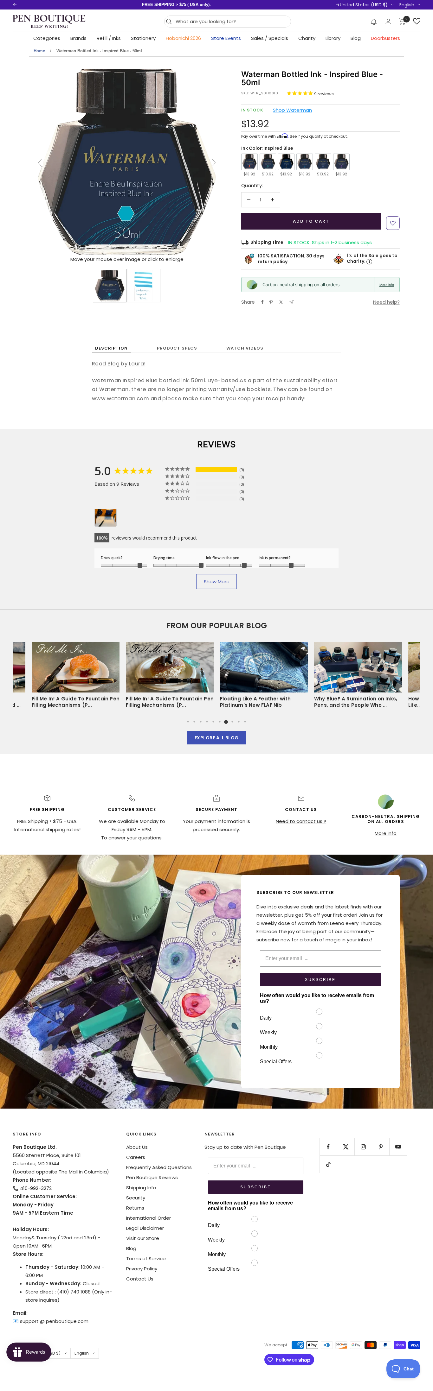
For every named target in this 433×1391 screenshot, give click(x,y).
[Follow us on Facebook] (328, 1146)
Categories (46, 38)
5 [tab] (213, 721)
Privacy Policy (141, 1268)
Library (333, 38)
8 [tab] (232, 721)
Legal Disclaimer (145, 1228)
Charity (306, 38)
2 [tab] (194, 721)
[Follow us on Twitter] (345, 1146)
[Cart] (402, 21)
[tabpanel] (264, 677)
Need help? (386, 302)
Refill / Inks (109, 38)
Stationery (143, 38)
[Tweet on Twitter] (281, 302)
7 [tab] (226, 721)
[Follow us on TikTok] (328, 1164)
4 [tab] (207, 721)
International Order (148, 1218)
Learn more (253, 4)
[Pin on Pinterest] (271, 302)
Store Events (226, 38)
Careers (135, 1157)
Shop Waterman (292, 110)
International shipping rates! (47, 829)
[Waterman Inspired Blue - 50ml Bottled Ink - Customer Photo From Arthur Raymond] (105, 518)
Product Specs (177, 348)
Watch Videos (244, 348)
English (406, 5)
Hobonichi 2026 (183, 38)
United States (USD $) (364, 5)
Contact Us (139, 1278)
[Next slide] (214, 162)
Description (111, 348)
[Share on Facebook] (262, 302)
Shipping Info (141, 1187)
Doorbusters (385, 38)
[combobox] (232, 21)
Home (39, 50)
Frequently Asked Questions (159, 1167)
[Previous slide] (40, 162)
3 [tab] (200, 721)
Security (135, 1197)
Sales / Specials (269, 38)
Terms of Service (146, 1258)
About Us (137, 1147)
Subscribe (320, 979)
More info (386, 285)
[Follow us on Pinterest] (380, 1146)
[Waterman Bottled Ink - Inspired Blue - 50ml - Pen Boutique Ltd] (109, 286)
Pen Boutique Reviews (152, 1177)
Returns (135, 1207)
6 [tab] (220, 721)
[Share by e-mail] (291, 302)
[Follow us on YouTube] (398, 1146)
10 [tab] (245, 721)
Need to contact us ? (301, 821)
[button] (374, 21)
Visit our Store (142, 1238)
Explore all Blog (217, 738)
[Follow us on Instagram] (363, 1146)
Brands (78, 38)
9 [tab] (239, 721)
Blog (356, 38)
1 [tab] (188, 721)
